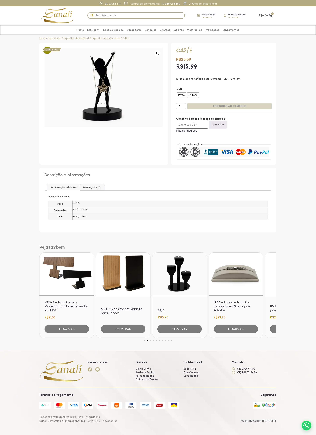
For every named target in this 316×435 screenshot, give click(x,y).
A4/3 (161, 310)
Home (80, 29)
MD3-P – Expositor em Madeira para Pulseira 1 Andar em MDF (66, 306)
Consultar (218, 124)
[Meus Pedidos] (198, 15)
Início (42, 38)
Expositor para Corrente (106, 38)
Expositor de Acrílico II (76, 38)
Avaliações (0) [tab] (92, 187)
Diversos (165, 29)
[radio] (181, 95)
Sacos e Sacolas (113, 29)
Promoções (212, 29)
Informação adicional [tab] (63, 187)
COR (179, 89)
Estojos (91, 29)
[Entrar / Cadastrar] (225, 15)
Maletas (178, 29)
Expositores (134, 29)
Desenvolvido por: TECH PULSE (258, 420)
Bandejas (150, 29)
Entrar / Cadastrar (237, 14)
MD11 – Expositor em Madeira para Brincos (121, 311)
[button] (157, 53)
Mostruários (194, 29)
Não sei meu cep (186, 130)
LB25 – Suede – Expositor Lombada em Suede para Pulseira (232, 306)
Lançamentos (231, 29)
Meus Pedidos (208, 14)
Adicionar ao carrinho (229, 106)
